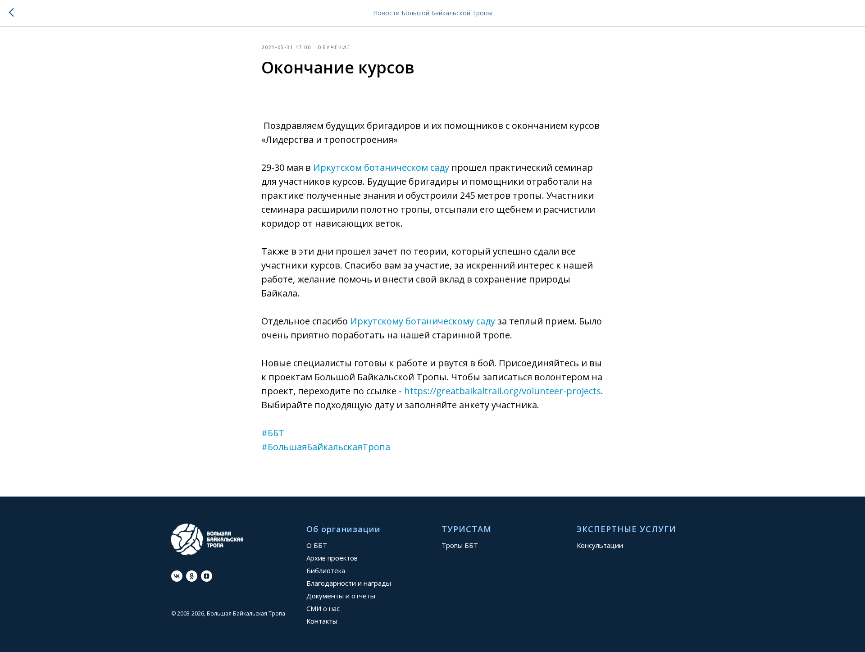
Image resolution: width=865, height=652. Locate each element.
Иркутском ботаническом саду (381, 167)
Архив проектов (332, 557)
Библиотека (325, 570)
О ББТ (316, 545)
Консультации (600, 545)
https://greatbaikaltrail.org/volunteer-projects (502, 391)
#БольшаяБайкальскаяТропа (325, 447)
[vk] (176, 576)
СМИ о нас (323, 608)
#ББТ (272, 433)
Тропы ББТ (460, 545)
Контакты (321, 620)
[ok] (191, 576)
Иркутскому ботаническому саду (422, 321)
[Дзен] (206, 576)
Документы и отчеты (340, 595)
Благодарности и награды (348, 583)
